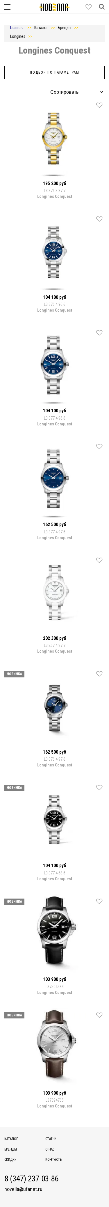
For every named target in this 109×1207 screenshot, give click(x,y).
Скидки (10, 1160)
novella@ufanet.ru (23, 1189)
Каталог (11, 1139)
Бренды (10, 1149)
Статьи (50, 1139)
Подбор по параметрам (54, 72)
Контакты (53, 1160)
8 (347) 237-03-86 (31, 1178)
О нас (49, 1149)
